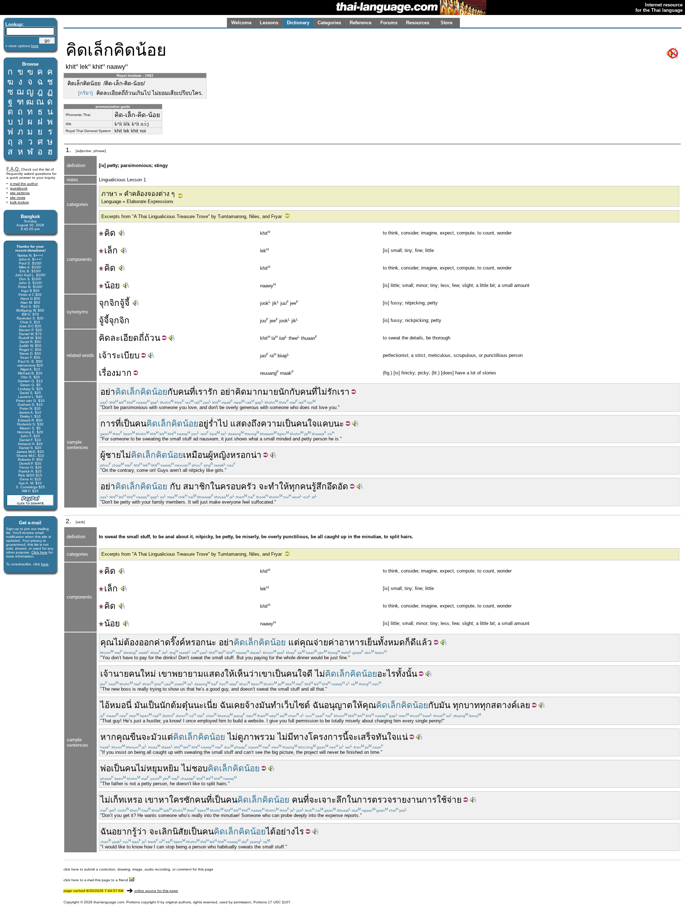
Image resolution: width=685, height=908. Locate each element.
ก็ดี (410, 642)
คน (305, 392)
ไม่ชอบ (195, 768)
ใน (215, 486)
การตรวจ (374, 799)
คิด (110, 233)
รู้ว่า (139, 831)
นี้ (345, 737)
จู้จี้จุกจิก (114, 320)
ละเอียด (124, 338)
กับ (172, 392)
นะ (339, 423)
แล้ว (424, 642)
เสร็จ (367, 737)
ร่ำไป (218, 423)
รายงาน (407, 799)
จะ (263, 486)
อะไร (386, 674)
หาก (108, 737)
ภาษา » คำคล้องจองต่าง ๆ (138, 193)
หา (163, 799)
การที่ (110, 423)
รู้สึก (319, 486)
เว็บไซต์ (295, 705)
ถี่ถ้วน (149, 338)
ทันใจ (386, 737)
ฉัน (225, 705)
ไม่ (322, 392)
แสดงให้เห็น (226, 674)
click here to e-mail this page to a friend (96, 880)
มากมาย (262, 392)
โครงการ (325, 737)
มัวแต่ (162, 737)
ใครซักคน (187, 799)
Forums (388, 22)
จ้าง (252, 705)
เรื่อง (107, 373)
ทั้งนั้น (406, 674)
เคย (238, 705)
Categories (329, 22)
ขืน (135, 737)
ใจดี (305, 674)
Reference (360, 22)
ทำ (275, 705)
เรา (343, 392)
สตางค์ (504, 705)
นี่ (129, 705)
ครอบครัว (238, 486)
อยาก (122, 831)
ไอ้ (105, 705)
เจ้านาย (114, 674)
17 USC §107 (279, 902)
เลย (523, 705)
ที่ (314, 392)
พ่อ (105, 768)
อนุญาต (338, 705)
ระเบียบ (125, 355)
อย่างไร (290, 831)
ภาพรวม (259, 737)
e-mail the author (24, 184)
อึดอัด (337, 486)
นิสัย (180, 831)
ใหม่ (148, 674)
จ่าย (320, 642)
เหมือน (195, 455)
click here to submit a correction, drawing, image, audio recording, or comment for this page (138, 869)
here (45, 564)
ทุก (458, 705)
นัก (283, 392)
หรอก (240, 455)
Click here (39, 552)
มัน (140, 705)
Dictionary (298, 22)
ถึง (256, 423)
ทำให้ (278, 486)
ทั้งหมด (391, 642)
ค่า (159, 642)
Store (446, 22)
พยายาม (187, 674)
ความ (271, 423)
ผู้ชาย (110, 455)
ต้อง (131, 642)
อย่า (107, 392)
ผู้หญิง (219, 455)
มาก (124, 373)
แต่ (294, 642)
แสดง (240, 423)
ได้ (271, 831)
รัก (332, 392)
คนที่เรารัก (198, 392)
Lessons (269, 22)
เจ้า (105, 355)
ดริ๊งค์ (175, 642)
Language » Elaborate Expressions (137, 201)
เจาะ (327, 799)
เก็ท (117, 799)
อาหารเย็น (358, 642)
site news (17, 198)
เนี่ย (210, 705)
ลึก (341, 799)
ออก (146, 642)
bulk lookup (19, 202)
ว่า (254, 674)
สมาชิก (196, 486)
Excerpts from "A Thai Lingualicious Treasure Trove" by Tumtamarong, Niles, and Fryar (191, 216)
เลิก (165, 831)
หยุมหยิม (162, 768)
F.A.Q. (13, 169)
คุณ (107, 642)
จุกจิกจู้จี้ (114, 303)
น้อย (112, 285)
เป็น (128, 423)
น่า (256, 455)
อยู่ (203, 423)
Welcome (241, 22)
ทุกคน (300, 486)
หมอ (118, 705)
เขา (165, 674)
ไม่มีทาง (293, 737)
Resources (417, 22)
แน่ (402, 737)
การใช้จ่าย (442, 799)
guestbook (18, 188)
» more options (22, 46)
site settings (20, 193)
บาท (472, 705)
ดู (240, 737)
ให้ (357, 705)
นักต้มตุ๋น (176, 705)
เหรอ (133, 799)
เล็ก (111, 250)
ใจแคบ (321, 423)
